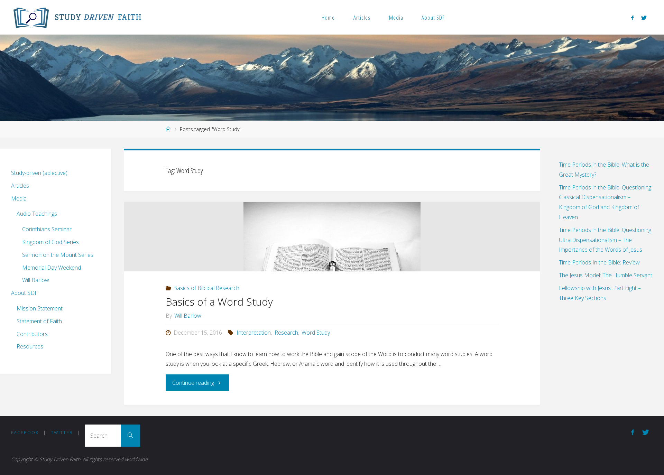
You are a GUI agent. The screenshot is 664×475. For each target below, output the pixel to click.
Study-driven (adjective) (39, 173)
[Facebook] (632, 17)
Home (328, 17)
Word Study (316, 332)
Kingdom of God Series (50, 242)
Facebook (25, 432)
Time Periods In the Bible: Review (599, 262)
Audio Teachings (37, 213)
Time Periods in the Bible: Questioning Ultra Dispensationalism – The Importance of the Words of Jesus (605, 240)
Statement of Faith (39, 321)
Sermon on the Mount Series (57, 255)
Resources (30, 346)
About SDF (433, 17)
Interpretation (254, 332)
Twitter (62, 432)
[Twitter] (644, 17)
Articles (361, 17)
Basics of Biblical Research (206, 288)
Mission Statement (40, 308)
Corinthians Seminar (47, 229)
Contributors (32, 334)
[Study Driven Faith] (31, 17)
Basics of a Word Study (219, 302)
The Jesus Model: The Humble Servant (605, 275)
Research (286, 332)
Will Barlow (35, 280)
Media (396, 17)
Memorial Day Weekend (51, 267)
